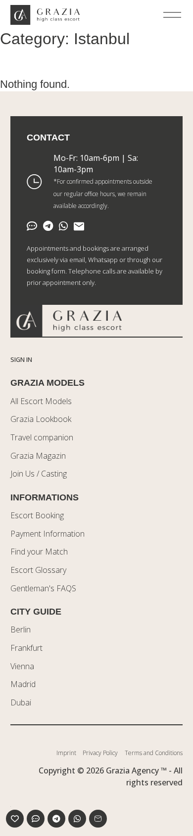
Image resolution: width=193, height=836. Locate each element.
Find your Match (39, 551)
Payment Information (47, 533)
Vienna (22, 666)
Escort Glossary (38, 569)
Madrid (23, 684)
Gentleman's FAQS (43, 588)
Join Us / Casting (38, 473)
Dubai (20, 702)
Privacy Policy (100, 753)
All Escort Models (41, 401)
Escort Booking (37, 515)
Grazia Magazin (38, 455)
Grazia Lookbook (40, 419)
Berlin (20, 629)
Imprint (66, 753)
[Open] (172, 15)
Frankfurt (26, 647)
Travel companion (41, 437)
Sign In (21, 359)
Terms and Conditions (154, 753)
